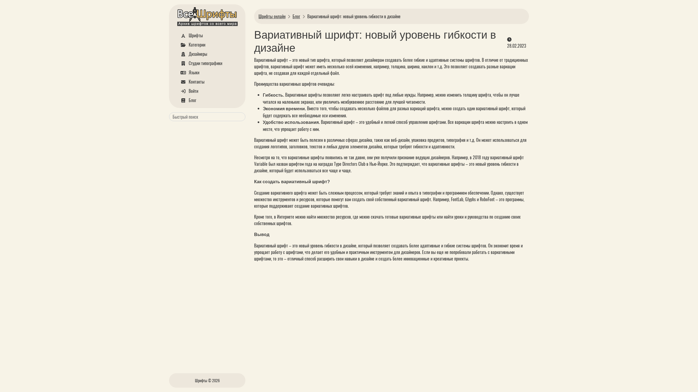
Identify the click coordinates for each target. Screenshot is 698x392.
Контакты (196, 81)
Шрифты (195, 35)
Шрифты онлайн (271, 16)
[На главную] (207, 18)
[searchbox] (206, 117)
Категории (196, 44)
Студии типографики (205, 63)
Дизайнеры (197, 54)
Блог (192, 100)
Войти (193, 91)
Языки (193, 72)
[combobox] (207, 116)
